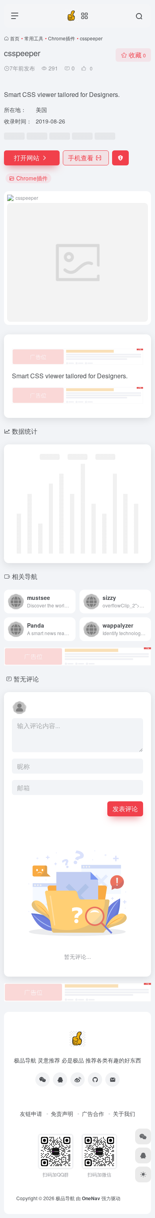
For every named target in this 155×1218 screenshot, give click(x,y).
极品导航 (65, 1198)
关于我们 (124, 1113)
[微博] (77, 1079)
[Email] (112, 1079)
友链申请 (31, 1113)
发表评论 (125, 808)
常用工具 (33, 38)
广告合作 (93, 1113)
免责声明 (62, 1113)
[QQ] (60, 1079)
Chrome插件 (61, 38)
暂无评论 (26, 678)
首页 (14, 38)
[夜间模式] (143, 1174)
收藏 (137, 54)
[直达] (71, 601)
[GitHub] (95, 1079)
